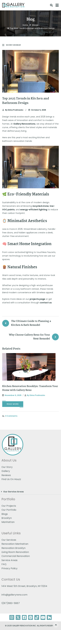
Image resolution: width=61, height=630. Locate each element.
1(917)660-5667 (10, 603)
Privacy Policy (9, 568)
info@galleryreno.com (14, 594)
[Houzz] (49, 617)
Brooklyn (6, 518)
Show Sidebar (13, 45)
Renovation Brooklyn (13, 548)
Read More (13, 404)
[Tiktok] (36, 617)
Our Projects (8, 506)
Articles (35, 25)
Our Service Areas (13, 491)
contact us (46, 302)
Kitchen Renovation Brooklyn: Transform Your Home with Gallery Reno (30, 388)
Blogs (4, 514)
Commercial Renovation (15, 556)
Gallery (5, 471)
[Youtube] (43, 617)
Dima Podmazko (14, 110)
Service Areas (9, 560)
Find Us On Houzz (11, 479)
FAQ (3, 564)
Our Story (7, 467)
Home (25, 25)
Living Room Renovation (15, 552)
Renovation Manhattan (14, 544)
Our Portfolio (8, 510)
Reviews (6, 475)
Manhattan (8, 522)
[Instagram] (11, 617)
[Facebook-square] (24, 617)
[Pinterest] (30, 617)
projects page (37, 299)
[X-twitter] (18, 617)
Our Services (8, 540)
